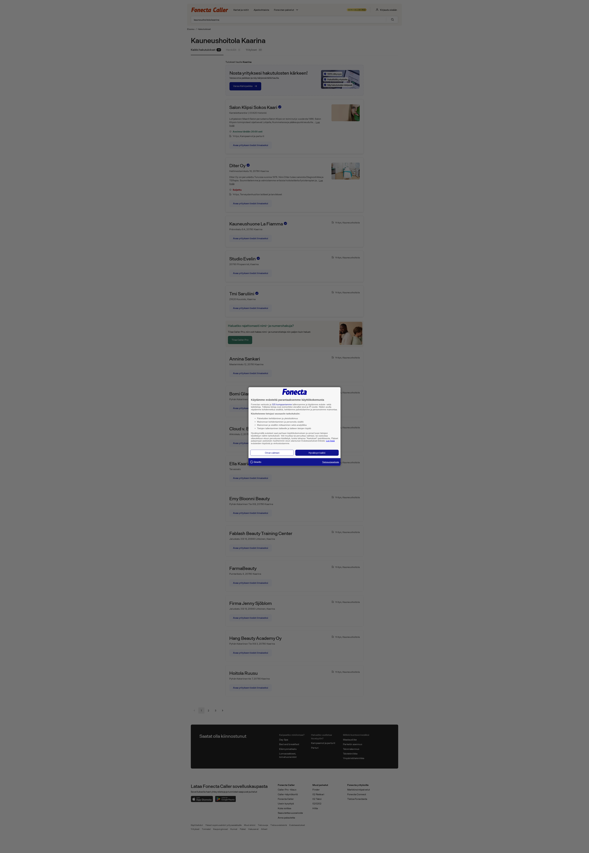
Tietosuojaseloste (330, 462)
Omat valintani (272, 452)
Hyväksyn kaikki (317, 452)
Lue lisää (330, 441)
